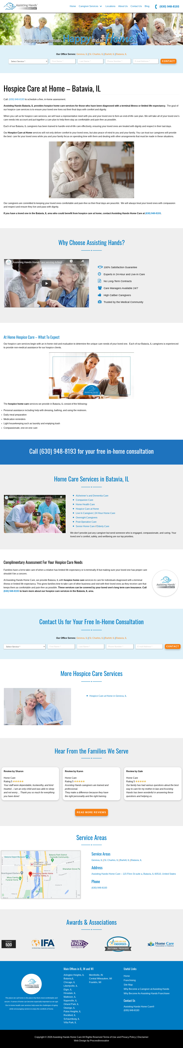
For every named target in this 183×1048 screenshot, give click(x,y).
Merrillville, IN (96, 975)
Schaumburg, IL (72, 1019)
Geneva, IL (81, 54)
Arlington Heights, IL (74, 975)
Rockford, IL (70, 1015)
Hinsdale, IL (70, 993)
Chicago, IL (69, 982)
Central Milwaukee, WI (100, 978)
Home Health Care (85, 504)
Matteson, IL (70, 997)
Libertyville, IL (71, 986)
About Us (123, 6)
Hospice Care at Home (87, 509)
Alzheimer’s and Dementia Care (92, 495)
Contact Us (136, 6)
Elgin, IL (68, 989)
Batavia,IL (69, 978)
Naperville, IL (70, 1000)
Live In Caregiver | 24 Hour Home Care (95, 513)
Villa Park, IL (70, 1022)
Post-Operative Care (86, 522)
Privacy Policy (128, 1037)
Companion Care (84, 500)
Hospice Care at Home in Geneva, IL (108, 696)
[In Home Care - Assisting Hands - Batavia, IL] (21, 6)
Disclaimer (143, 1037)
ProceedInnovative (99, 1040)
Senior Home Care (85, 526)
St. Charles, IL (96, 54)
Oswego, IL (69, 1008)
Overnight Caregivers (86, 517)
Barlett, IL (109, 54)
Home (73, 6)
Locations (110, 6)
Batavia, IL (121, 54)
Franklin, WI (95, 982)
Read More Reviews (91, 812)
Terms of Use (109, 1037)
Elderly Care (103, 526)
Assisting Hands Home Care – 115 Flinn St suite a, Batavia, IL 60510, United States (134, 874)
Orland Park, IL (71, 1004)
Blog (147, 6)
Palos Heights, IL (72, 1011)
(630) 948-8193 (169, 6)
